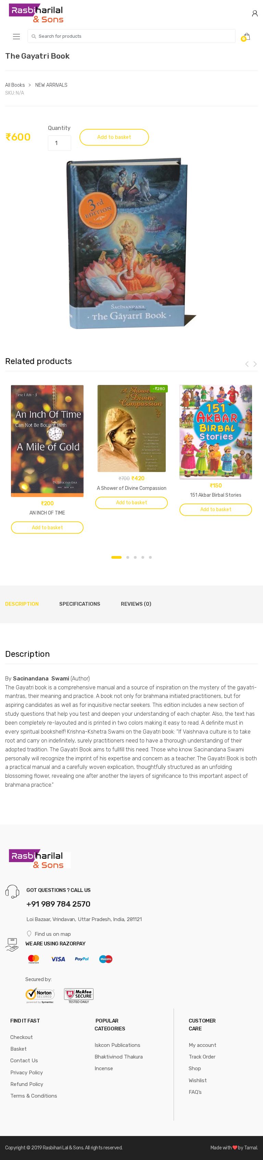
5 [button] (150, 557)
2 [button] (127, 557)
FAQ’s (195, 1092)
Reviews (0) (136, 604)
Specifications (79, 604)
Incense (104, 1068)
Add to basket (114, 137)
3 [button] (135, 557)
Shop (195, 1068)
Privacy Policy (26, 1073)
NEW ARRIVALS (51, 85)
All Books (15, 85)
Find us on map (53, 934)
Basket (18, 1049)
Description (22, 604)
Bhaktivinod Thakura (119, 1057)
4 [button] (142, 557)
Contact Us (24, 1061)
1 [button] (116, 557)
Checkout (21, 1037)
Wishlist (198, 1080)
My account (202, 1045)
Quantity (59, 128)
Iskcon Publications (117, 1045)
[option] (131, 243)
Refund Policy (26, 1084)
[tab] (22, 604)
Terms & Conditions (33, 1096)
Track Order (202, 1057)
